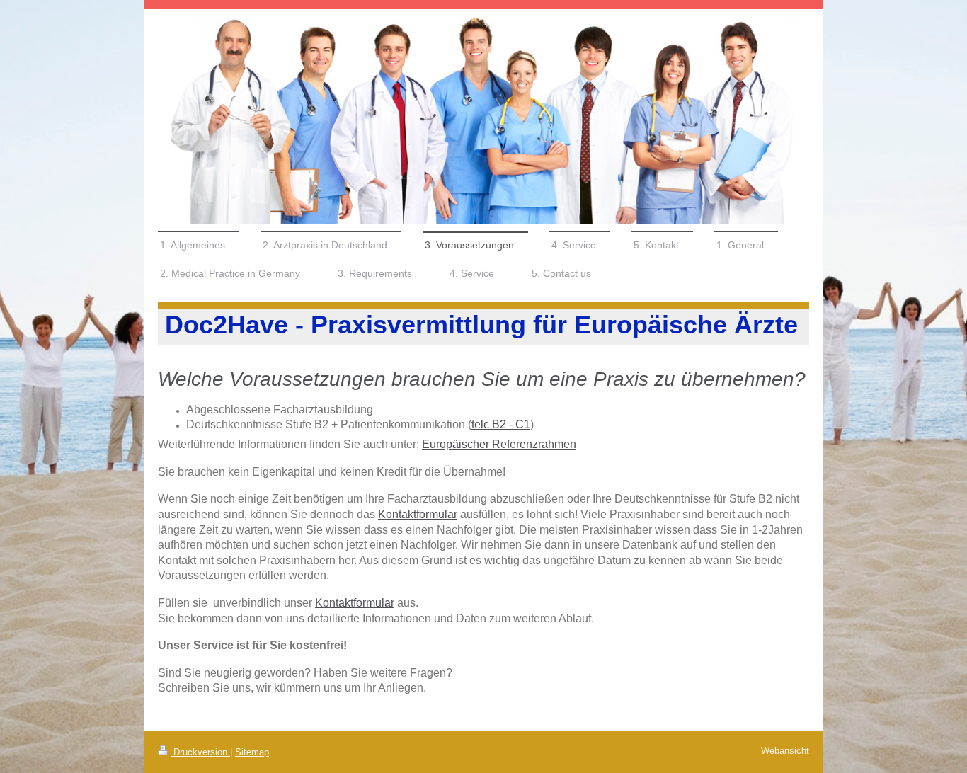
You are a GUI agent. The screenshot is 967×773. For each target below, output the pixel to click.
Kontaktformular (417, 514)
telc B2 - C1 (500, 424)
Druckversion (200, 752)
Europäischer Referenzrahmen (499, 444)
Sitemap (252, 752)
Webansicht (785, 751)
